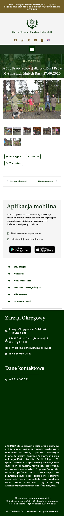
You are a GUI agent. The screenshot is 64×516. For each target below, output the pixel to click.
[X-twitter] (29, 40)
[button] (32, 49)
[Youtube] (35, 40)
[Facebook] (15, 40)
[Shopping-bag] (42, 40)
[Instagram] (22, 40)
